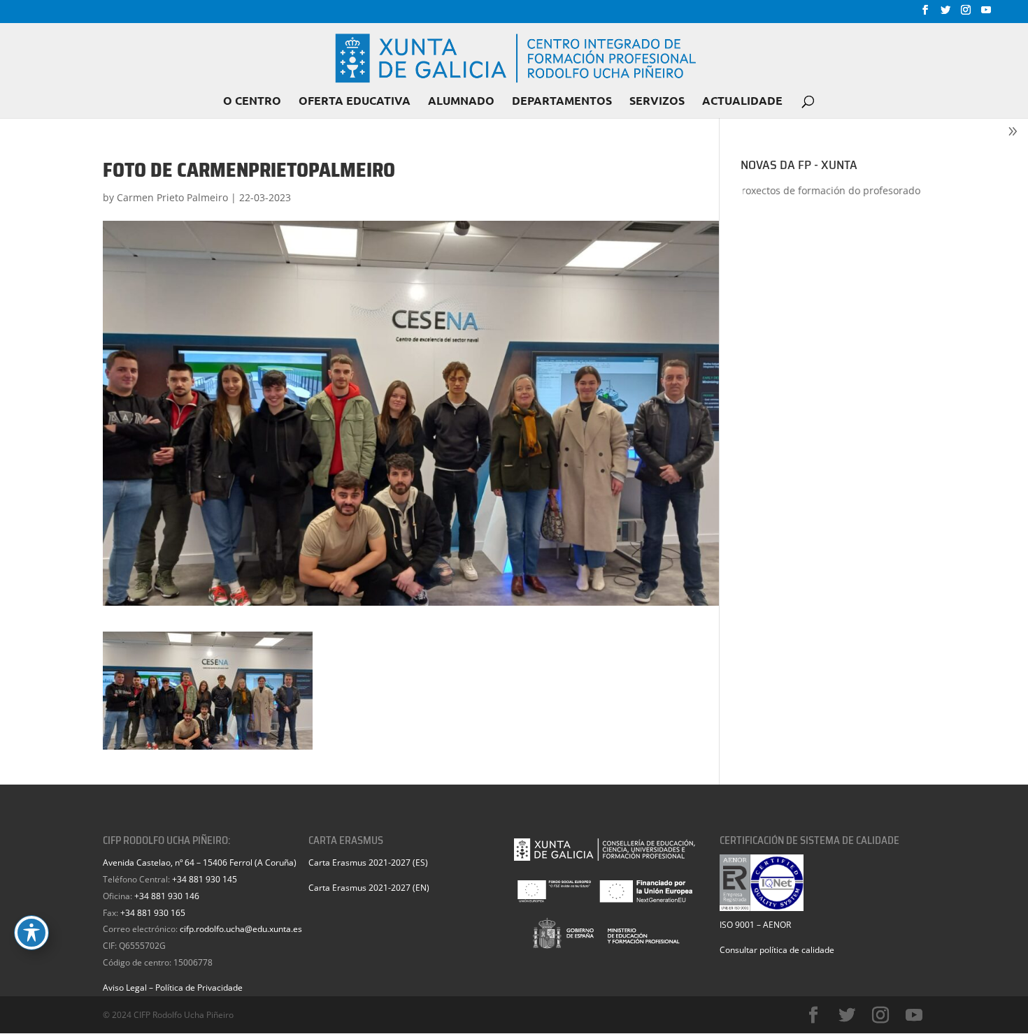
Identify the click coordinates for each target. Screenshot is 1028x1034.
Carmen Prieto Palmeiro (172, 197)
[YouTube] (986, 14)
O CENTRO (252, 102)
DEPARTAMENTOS (562, 102)
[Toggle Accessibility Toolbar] (31, 932)
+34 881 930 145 (204, 879)
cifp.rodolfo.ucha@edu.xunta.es (241, 929)
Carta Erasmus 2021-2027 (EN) (368, 888)
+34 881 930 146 (166, 896)
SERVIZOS (657, 102)
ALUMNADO (461, 102)
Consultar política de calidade (777, 950)
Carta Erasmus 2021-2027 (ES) (368, 862)
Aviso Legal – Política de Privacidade (173, 987)
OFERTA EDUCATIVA (355, 102)
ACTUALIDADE (742, 102)
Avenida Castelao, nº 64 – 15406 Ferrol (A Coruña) (200, 862)
